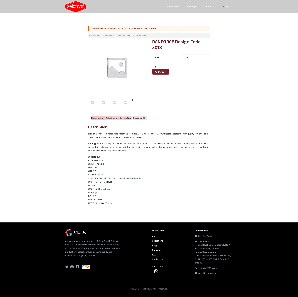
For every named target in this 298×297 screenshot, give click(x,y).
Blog (154, 245)
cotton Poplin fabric (110, 134)
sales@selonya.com (207, 273)
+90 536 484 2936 (207, 268)
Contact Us (157, 259)
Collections (173, 6)
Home (91, 35)
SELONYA (97, 35)
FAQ (154, 254)
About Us (209, 6)
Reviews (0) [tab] (139, 118)
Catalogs (191, 6)
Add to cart (160, 72)
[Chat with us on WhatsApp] (156, 271)
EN (226, 6)
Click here (128, 28)
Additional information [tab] (119, 118)
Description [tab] (97, 118)
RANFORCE (105, 35)
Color (156, 57)
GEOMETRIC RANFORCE (118, 35)
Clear (186, 57)
